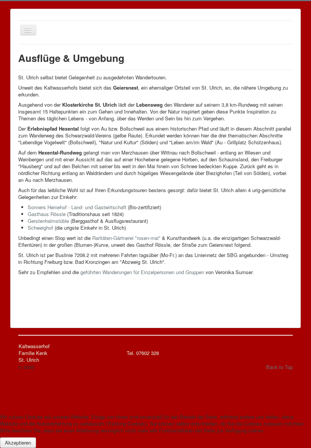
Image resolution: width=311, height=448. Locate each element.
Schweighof (40, 227)
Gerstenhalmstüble (48, 220)
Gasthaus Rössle (47, 214)
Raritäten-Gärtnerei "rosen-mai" (126, 237)
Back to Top (279, 367)
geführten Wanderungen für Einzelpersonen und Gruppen (142, 272)
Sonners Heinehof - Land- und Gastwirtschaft (77, 207)
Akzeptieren (18, 442)
